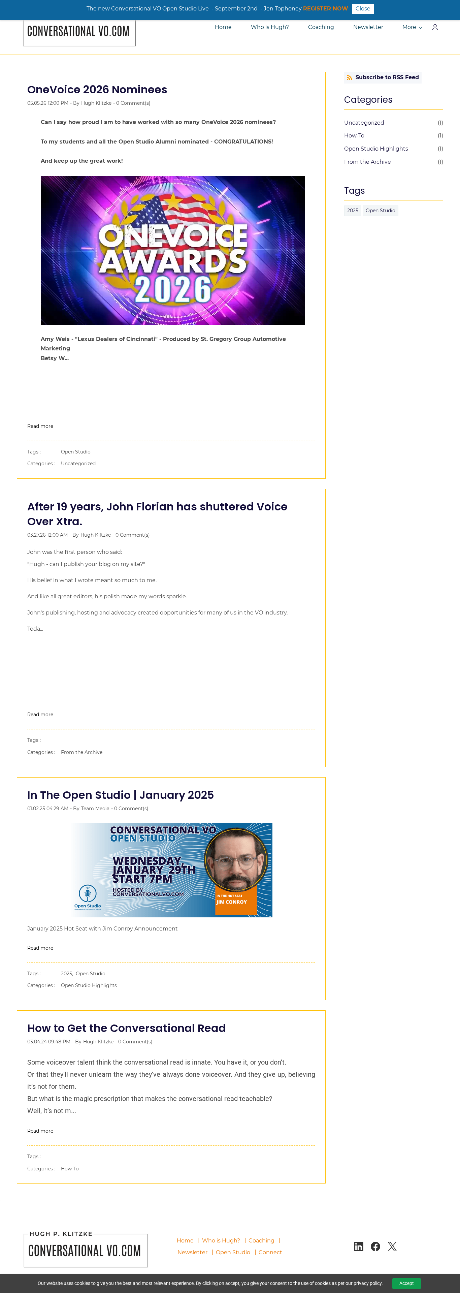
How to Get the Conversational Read (126, 1028)
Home (185, 1240)
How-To (70, 1169)
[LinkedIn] (358, 1246)
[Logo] (78, 27)
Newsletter (192, 1252)
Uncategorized (78, 464)
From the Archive (81, 752)
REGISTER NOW (325, 8)
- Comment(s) (132, 103)
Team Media (95, 809)
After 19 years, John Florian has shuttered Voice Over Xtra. (157, 514)
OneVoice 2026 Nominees (97, 89)
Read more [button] (40, 426)
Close (363, 8)
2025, (68, 974)
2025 (352, 211)
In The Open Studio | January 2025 (120, 794)
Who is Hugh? (221, 1240)
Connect (270, 1252)
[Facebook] (375, 1246)
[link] (84, 1228)
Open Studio (76, 452)
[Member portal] (435, 27)
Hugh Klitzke (96, 103)
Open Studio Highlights (89, 985)
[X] (392, 1246)
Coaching (261, 1240)
